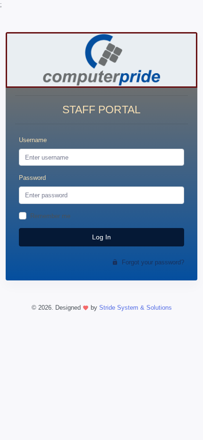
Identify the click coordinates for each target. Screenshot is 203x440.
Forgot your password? (152, 262)
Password (32, 177)
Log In (101, 237)
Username (33, 140)
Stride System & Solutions (135, 307)
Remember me (50, 216)
